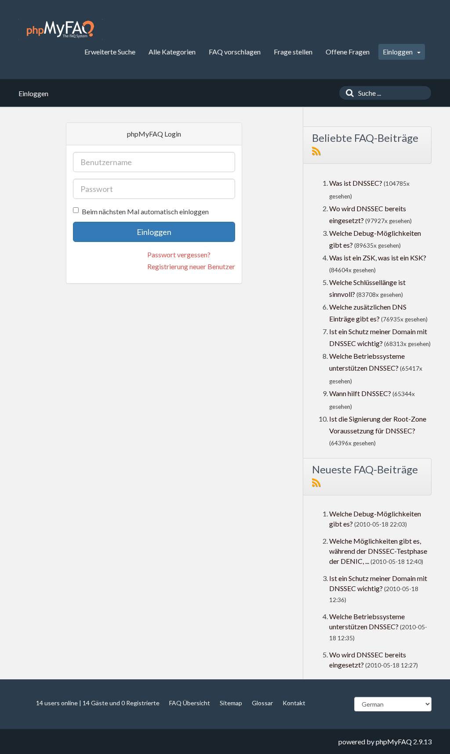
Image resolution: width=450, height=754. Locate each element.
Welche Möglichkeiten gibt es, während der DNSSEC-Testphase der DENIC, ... (378, 551)
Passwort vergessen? (178, 254)
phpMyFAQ (394, 741)
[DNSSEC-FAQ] (60, 29)
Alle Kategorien (172, 51)
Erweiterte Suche (109, 51)
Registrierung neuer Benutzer (191, 266)
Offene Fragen (348, 51)
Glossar (262, 703)
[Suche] (347, 93)
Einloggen (398, 51)
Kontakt (294, 703)
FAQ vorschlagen (235, 51)
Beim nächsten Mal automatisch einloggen (145, 211)
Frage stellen (293, 51)
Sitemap (231, 703)
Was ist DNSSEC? (355, 183)
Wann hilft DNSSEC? (360, 393)
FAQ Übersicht (189, 703)
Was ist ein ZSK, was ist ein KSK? (377, 257)
